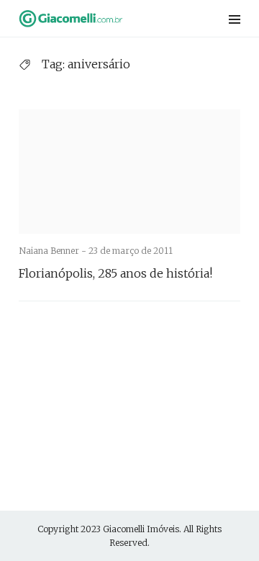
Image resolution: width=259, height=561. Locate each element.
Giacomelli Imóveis (141, 529)
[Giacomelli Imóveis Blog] (89, 18)
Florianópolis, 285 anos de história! (115, 273)
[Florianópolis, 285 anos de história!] (129, 171)
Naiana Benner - (53, 250)
